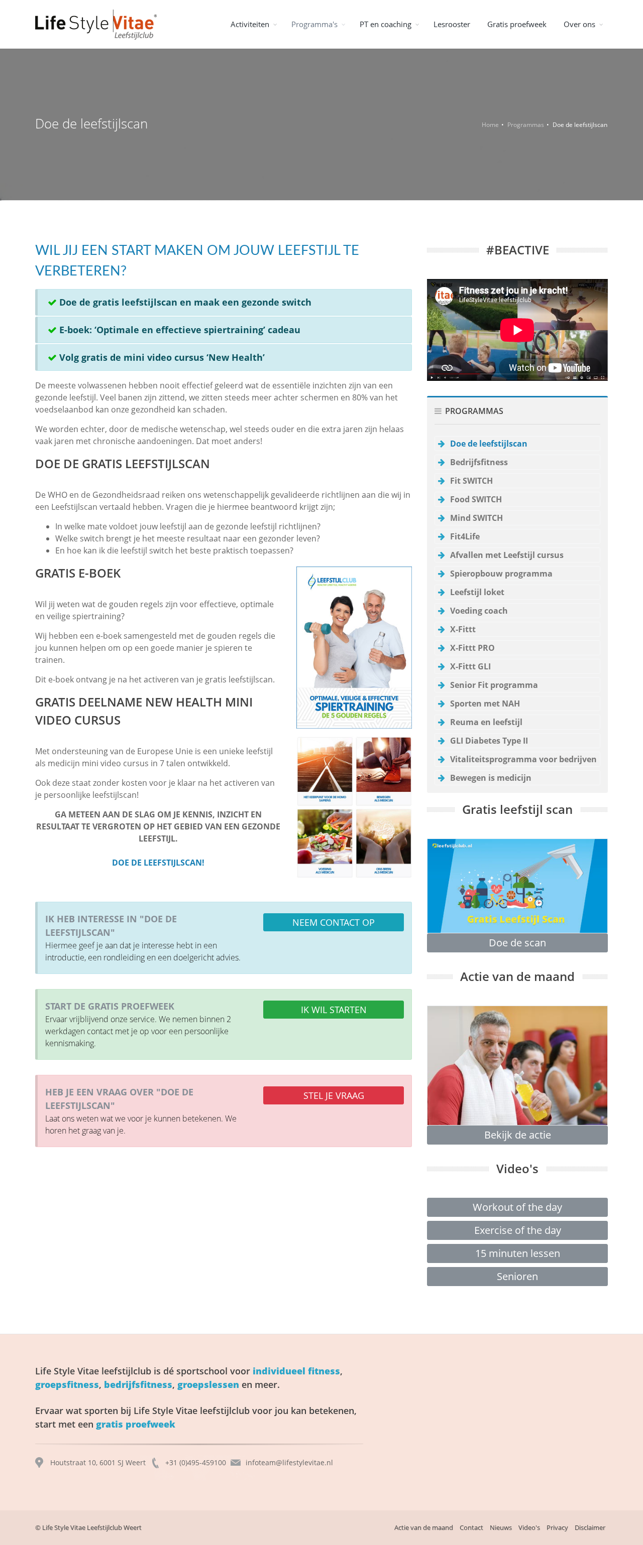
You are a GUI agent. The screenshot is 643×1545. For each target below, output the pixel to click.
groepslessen (208, 1384)
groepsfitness (67, 1384)
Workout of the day (517, 1207)
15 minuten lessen (517, 1253)
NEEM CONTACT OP (333, 922)
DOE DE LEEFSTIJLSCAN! (158, 862)
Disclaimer (590, 1527)
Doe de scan (517, 942)
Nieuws (501, 1527)
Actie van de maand (423, 1527)
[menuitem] (252, 24)
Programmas (525, 124)
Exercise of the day (517, 1230)
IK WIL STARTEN (334, 1010)
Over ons (579, 24)
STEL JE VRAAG (333, 1095)
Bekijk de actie (517, 1135)
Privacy (557, 1527)
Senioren (517, 1276)
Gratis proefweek (517, 24)
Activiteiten (250, 24)
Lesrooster (452, 24)
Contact (471, 1527)
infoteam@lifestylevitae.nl (289, 1462)
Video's (529, 1527)
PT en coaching (385, 24)
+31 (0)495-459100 (195, 1462)
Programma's (314, 24)
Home (490, 124)
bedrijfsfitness (138, 1384)
